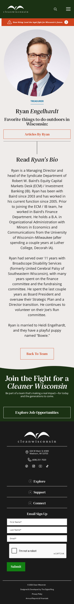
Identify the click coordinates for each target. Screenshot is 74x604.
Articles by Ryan (37, 134)
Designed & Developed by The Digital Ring (37, 589)
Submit (16, 566)
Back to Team (37, 353)
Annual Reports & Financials (37, 598)
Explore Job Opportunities (37, 412)
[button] (55, 9)
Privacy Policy (37, 594)
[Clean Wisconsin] (15, 9)
